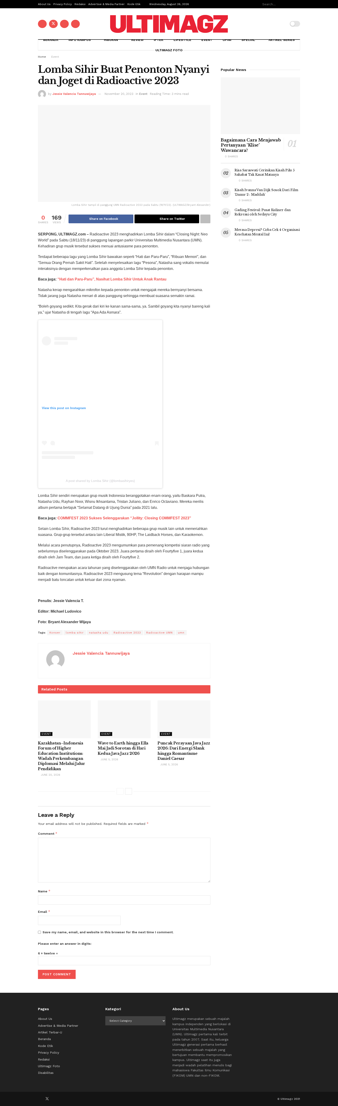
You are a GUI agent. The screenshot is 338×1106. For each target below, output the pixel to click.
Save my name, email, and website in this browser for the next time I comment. (108, 932)
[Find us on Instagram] (75, 24)
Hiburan (111, 40)
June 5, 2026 (109, 759)
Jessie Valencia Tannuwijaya (74, 94)
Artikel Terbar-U (50, 1032)
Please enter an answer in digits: (65, 943)
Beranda (50, 40)
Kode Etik (133, 4)
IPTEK (158, 40)
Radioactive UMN (159, 632)
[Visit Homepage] (169, 24)
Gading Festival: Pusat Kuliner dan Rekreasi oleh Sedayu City (262, 212)
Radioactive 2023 (127, 632)
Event (206, 40)
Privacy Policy (62, 4)
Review (137, 40)
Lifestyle (182, 40)
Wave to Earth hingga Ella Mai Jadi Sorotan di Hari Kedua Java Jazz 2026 (123, 748)
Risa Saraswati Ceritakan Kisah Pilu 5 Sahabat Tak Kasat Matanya (265, 172)
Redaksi (80, 4)
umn (181, 632)
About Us (44, 4)
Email (44, 911)
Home (42, 56)
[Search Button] (297, 4)
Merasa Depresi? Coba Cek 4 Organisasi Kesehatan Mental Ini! (267, 232)
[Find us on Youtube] (64, 24)
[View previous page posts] (120, 791)
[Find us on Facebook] (42, 24)
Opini (227, 40)
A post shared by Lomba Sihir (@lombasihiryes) (100, 481)
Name (44, 891)
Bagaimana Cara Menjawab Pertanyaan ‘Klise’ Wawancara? (251, 145)
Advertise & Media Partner (106, 4)
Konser (54, 632)
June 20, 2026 (50, 774)
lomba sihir (75, 632)
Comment (47, 833)
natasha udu (98, 632)
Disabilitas (46, 1073)
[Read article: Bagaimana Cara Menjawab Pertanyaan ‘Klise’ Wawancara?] (260, 105)
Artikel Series (282, 40)
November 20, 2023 (118, 94)
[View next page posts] (128, 791)
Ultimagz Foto (169, 50)
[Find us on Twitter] (53, 24)
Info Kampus (80, 40)
